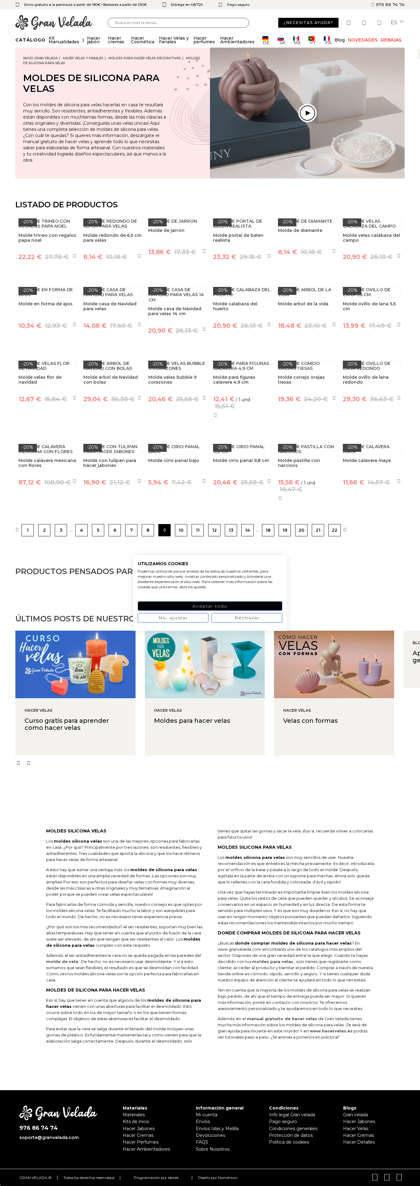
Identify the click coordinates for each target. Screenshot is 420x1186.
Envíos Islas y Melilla (217, 1128)
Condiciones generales (293, 1128)
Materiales (134, 1115)
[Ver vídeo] (307, 113)
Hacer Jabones (139, 1128)
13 (231, 530)
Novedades (363, 40)
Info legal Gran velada (292, 1115)
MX (297, 42)
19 (285, 530)
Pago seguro (283, 1121)
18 (268, 530)
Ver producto (48, 427)
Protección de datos (291, 1135)
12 (214, 530)
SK (282, 42)
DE (266, 42)
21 (318, 530)
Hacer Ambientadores (146, 1149)
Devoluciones (210, 1135)
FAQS (202, 1142)
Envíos (203, 1121)
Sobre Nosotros (212, 1149)
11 (198, 530)
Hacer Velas (355, 1128)
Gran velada (355, 1115)
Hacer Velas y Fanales (83, 58)
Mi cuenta (206, 1115)
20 (301, 530)
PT (313, 42)
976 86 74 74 (389, 4)
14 (247, 530)
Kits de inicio (136, 1121)
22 (334, 530)
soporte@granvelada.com (49, 1137)
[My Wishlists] (349, 22)
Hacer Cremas (138, 1135)
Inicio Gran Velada (40, 58)
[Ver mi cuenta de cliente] (364, 22)
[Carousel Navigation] (217, 763)
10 (181, 530)
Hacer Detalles (359, 1142)
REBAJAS (391, 40)
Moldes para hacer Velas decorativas (145, 58)
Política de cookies (289, 1142)
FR (328, 42)
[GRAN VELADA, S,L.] (61, 23)
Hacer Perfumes (140, 1142)
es (394, 22)
